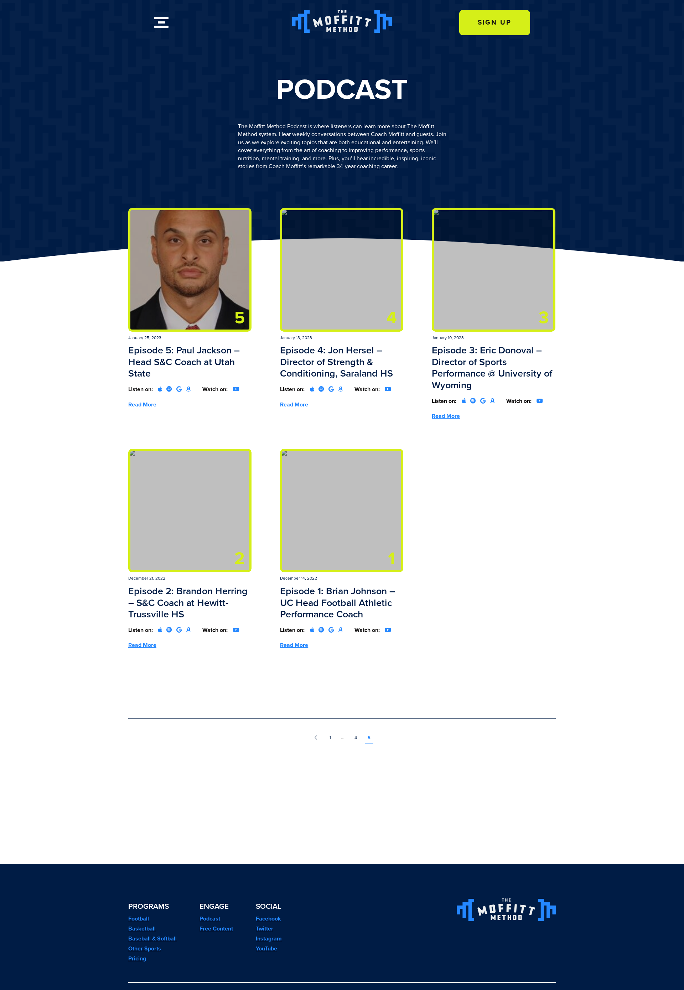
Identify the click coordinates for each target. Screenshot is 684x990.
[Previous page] (316, 738)
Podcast (210, 918)
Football (138, 918)
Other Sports (144, 948)
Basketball (142, 928)
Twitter (264, 928)
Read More (142, 404)
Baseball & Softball (152, 938)
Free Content (216, 928)
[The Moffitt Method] (342, 31)
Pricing (137, 958)
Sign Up (495, 22)
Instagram (269, 938)
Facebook (268, 918)
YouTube (266, 948)
